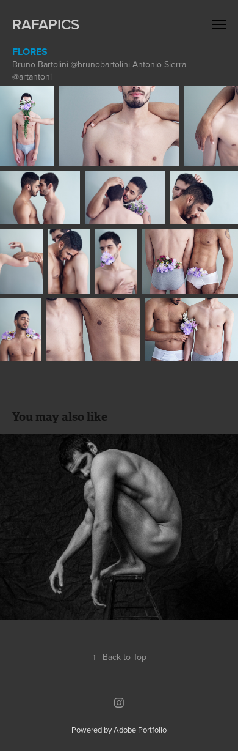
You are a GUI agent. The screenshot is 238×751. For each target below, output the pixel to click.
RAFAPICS (45, 24)
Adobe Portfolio (140, 729)
